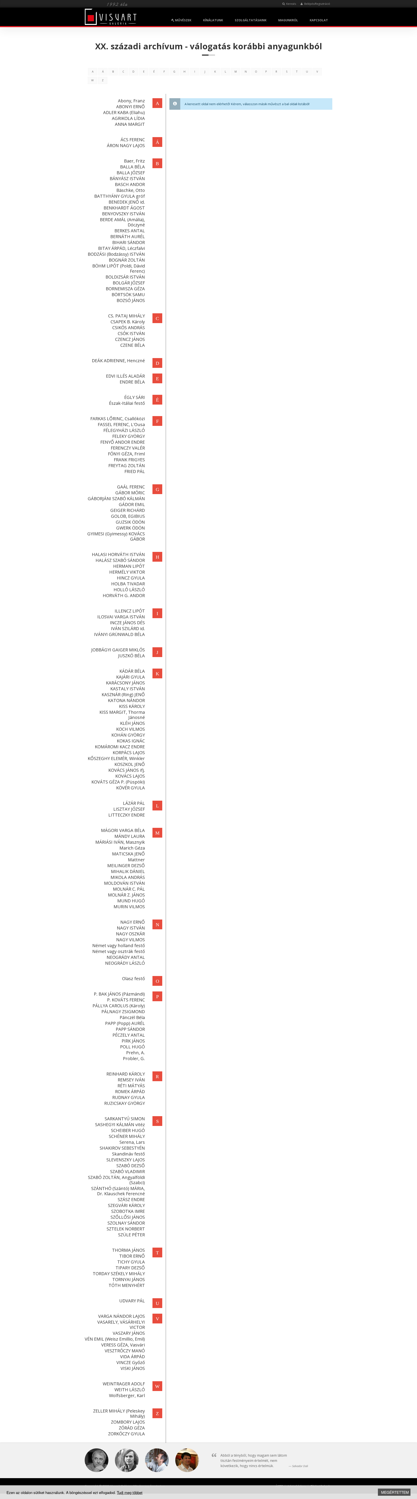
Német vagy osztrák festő (118, 951)
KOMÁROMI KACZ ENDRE (120, 747)
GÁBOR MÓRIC (130, 493)
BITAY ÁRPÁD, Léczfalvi (121, 248)
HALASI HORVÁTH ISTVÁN (118, 554)
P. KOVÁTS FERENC (126, 1000)
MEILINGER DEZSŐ (126, 865)
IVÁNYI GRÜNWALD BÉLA (119, 634)
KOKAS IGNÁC (131, 741)
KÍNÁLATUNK (213, 20)
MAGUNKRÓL (288, 20)
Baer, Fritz (134, 161)
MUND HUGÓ (131, 901)
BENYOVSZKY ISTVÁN (123, 214)
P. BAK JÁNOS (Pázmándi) (119, 994)
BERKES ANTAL (129, 231)
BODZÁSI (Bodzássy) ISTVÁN (116, 254)
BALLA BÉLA (132, 167)
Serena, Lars (132, 1142)
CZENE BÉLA (132, 345)
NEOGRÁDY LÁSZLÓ (125, 963)
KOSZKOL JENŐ (129, 764)
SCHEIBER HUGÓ (128, 1130)
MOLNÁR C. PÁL (129, 889)
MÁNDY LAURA (129, 836)
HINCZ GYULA (131, 578)
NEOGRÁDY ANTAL (126, 957)
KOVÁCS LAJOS (130, 776)
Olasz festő (133, 978)
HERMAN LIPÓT (129, 566)
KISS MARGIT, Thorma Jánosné (122, 714)
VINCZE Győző (130, 1362)
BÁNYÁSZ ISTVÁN (127, 178)
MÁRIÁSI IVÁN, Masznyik (120, 842)
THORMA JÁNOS (128, 1250)
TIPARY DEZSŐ (130, 1268)
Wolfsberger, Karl (127, 1395)
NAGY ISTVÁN (131, 928)
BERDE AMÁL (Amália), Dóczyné (122, 222)
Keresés (291, 4)
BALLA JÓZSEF (131, 173)
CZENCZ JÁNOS (130, 339)
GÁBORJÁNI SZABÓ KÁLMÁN (116, 498)
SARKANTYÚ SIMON (125, 1119)
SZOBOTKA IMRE (128, 1211)
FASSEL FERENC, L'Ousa (121, 424)
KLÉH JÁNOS (132, 723)
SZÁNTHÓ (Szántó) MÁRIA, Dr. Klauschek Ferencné (118, 1191)
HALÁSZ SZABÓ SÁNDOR (120, 560)
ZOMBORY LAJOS (128, 1422)
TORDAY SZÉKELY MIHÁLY (119, 1274)
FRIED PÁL (134, 471)
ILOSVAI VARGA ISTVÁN (121, 617)
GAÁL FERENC (131, 487)
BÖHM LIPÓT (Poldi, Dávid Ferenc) (118, 268)
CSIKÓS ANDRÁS (128, 327)
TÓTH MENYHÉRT (127, 1285)
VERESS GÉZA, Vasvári (123, 1345)
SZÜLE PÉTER (131, 1235)
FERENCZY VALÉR (128, 448)
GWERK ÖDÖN (130, 528)
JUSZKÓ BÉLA (131, 656)
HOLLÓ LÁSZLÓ (129, 590)
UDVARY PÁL (132, 1301)
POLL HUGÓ (132, 1047)
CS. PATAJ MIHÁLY (126, 316)
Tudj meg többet (129, 1492)
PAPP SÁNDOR (130, 1029)
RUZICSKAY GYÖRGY (124, 1103)
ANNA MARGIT (130, 124)
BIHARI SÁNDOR (128, 242)
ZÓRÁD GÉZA (132, 1428)
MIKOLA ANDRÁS (128, 877)
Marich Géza (132, 848)
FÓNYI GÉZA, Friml (126, 454)
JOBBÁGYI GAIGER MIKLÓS (118, 650)
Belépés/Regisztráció (317, 4)
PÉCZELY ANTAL (129, 1035)
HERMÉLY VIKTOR (127, 572)
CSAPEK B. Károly (128, 322)
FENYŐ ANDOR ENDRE (122, 442)
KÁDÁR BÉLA (132, 671)
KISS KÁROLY (132, 706)
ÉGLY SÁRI (134, 397)
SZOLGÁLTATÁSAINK (250, 20)
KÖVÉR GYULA (130, 788)
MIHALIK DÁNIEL (128, 871)
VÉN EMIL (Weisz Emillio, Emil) (115, 1339)
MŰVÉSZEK (182, 20)
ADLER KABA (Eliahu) (124, 112)
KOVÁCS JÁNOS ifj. (126, 770)
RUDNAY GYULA (128, 1097)
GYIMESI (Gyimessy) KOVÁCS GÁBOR (116, 536)
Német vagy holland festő (118, 945)
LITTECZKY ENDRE (126, 815)
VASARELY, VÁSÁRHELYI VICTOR (121, 1324)
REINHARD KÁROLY (125, 1074)
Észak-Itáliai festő (127, 403)
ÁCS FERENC (133, 140)
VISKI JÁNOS (133, 1368)
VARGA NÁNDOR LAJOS (121, 1316)
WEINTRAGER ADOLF (124, 1384)
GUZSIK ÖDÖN (130, 522)
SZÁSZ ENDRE (131, 1199)
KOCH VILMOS (130, 729)
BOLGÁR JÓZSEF (129, 283)
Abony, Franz (131, 101)
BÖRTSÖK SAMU (128, 294)
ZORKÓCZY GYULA (126, 1434)
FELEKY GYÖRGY (128, 436)
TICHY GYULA (131, 1262)
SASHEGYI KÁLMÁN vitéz (120, 1124)
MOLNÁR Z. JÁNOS (126, 895)
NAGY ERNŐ (132, 922)
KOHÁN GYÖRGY (128, 735)
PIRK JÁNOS (133, 1041)
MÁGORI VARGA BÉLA (123, 830)
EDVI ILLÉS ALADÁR (125, 376)
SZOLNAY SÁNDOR (126, 1223)
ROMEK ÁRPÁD (130, 1091)
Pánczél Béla (132, 1017)
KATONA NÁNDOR (126, 700)
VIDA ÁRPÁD (132, 1357)
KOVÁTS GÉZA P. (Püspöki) (118, 782)
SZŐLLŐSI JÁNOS (128, 1217)
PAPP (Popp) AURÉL (125, 1023)
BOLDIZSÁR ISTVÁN (125, 277)
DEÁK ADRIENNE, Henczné (118, 361)
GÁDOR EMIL (132, 504)
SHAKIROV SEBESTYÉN (122, 1148)
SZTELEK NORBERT (126, 1229)
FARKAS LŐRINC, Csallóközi (117, 419)
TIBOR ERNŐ (132, 1256)
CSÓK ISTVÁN (131, 333)
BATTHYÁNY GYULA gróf (119, 196)
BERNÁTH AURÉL (127, 236)
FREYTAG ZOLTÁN (126, 465)
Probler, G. (134, 1058)
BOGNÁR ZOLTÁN (127, 260)
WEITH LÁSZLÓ (129, 1390)
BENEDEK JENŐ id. (127, 202)
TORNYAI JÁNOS (128, 1279)
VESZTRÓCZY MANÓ (125, 1351)
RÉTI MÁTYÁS (131, 1086)
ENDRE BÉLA (132, 382)
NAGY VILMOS (130, 940)
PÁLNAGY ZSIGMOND (123, 1011)
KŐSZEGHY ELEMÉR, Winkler (116, 758)
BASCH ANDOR (130, 184)
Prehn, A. (135, 1053)
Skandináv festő (128, 1154)
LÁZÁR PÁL (134, 803)
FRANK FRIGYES (129, 460)
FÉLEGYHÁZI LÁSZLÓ (124, 430)
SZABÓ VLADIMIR (127, 1171)
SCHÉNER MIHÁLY (127, 1136)
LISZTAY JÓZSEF (129, 809)
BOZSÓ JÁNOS (131, 300)
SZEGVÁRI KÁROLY (126, 1205)
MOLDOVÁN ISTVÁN (124, 883)
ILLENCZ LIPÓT (130, 611)
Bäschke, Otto (130, 190)
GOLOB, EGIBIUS (128, 516)
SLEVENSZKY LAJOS (125, 1160)
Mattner (136, 860)
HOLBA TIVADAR (128, 584)
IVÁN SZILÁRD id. (128, 628)
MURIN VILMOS (129, 907)
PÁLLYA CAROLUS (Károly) (119, 1006)
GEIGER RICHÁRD (127, 510)
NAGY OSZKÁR (130, 934)
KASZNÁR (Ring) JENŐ (123, 694)
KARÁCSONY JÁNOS (125, 683)
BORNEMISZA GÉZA (125, 289)
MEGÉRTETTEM (395, 1492)
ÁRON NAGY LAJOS (126, 145)
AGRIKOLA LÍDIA (128, 118)
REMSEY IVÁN (131, 1080)
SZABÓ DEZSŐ (130, 1166)
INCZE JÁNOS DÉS (127, 623)
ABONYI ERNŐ (130, 107)
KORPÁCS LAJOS (129, 752)
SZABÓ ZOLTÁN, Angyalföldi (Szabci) (116, 1179)
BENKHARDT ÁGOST (124, 208)
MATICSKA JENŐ (128, 854)
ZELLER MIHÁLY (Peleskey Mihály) (119, 1413)
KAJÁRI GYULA (130, 677)
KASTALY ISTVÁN (127, 689)
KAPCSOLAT (319, 20)
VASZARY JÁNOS (129, 1333)
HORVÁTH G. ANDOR (124, 595)
